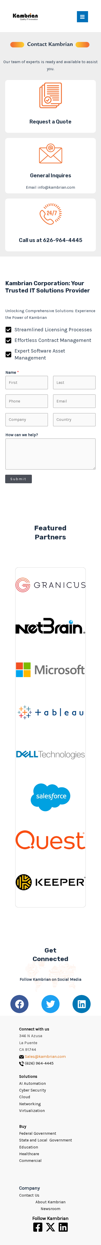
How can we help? (21, 435)
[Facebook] (38, 1227)
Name (12, 372)
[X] (50, 1227)
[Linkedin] (63, 1227)
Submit (18, 479)
